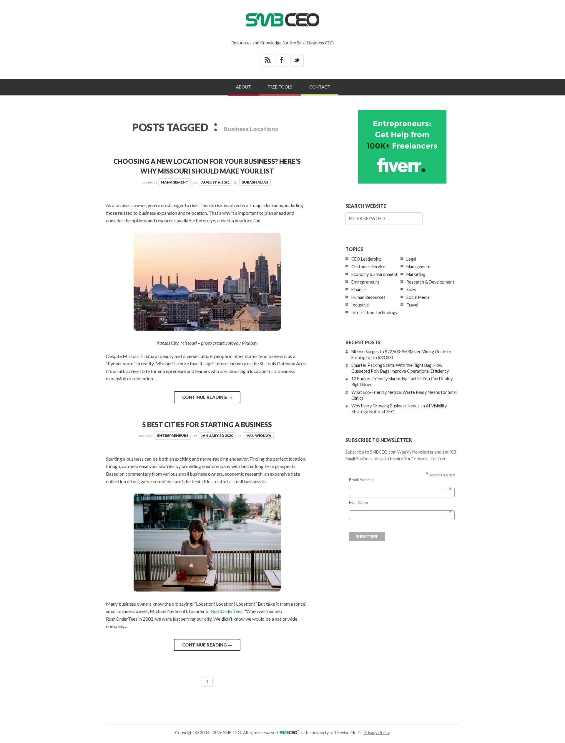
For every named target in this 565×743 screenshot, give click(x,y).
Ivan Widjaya (258, 435)
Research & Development (430, 281)
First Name (400, 503)
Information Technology (374, 312)
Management (174, 182)
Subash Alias (255, 182)
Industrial (360, 304)
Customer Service (368, 266)
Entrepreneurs (172, 435)
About (243, 86)
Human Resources (368, 297)
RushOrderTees (226, 611)
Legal (411, 258)
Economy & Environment (374, 274)
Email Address (400, 480)
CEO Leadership (366, 258)
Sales (411, 289)
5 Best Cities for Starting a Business (207, 425)
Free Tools (280, 86)
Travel (412, 304)
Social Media (417, 297)
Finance (358, 289)
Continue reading (207, 397)
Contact (319, 86)
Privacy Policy (376, 732)
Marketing (416, 274)
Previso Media (348, 732)
